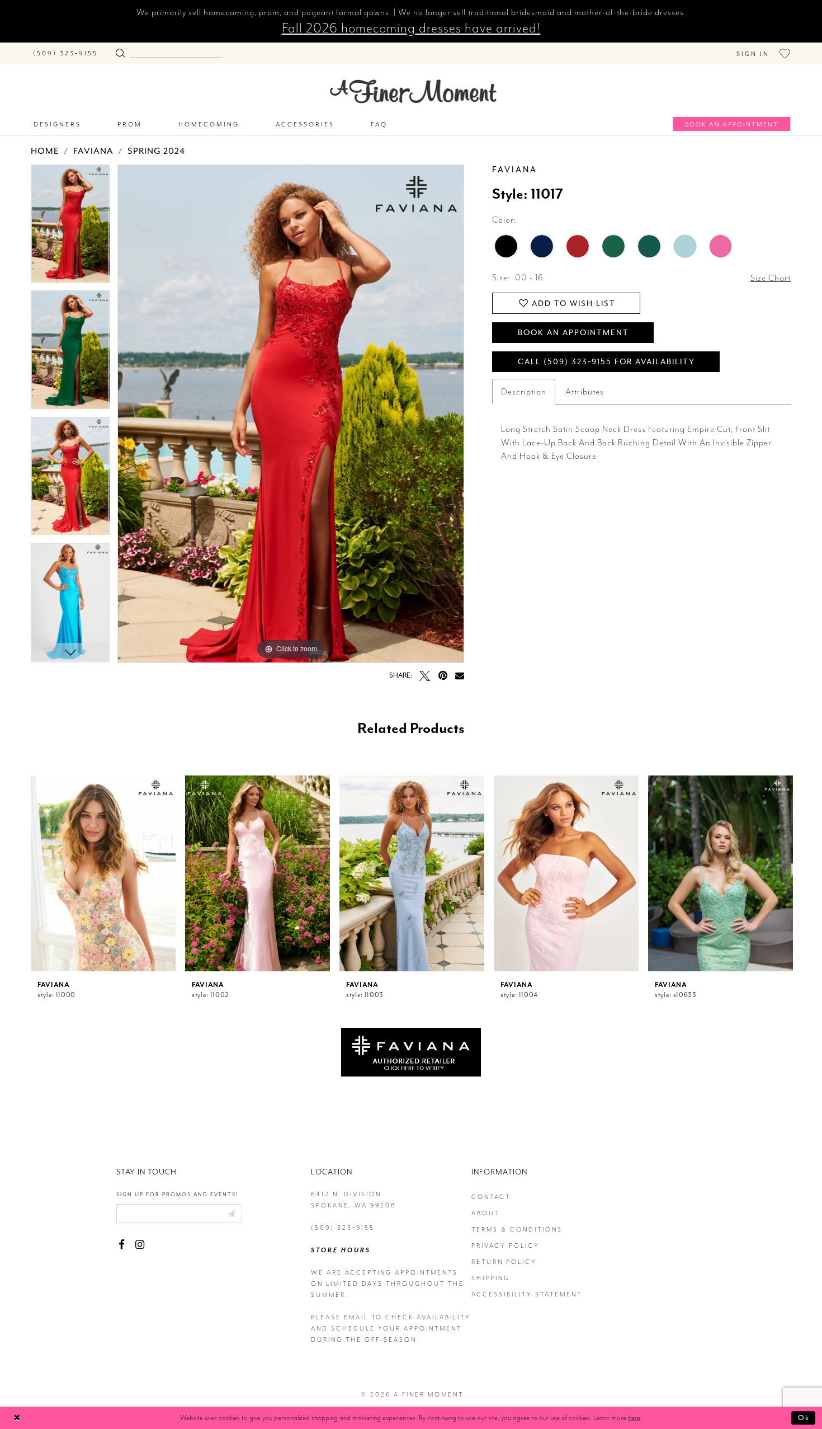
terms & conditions (517, 1229)
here (634, 1417)
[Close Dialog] (17, 1417)
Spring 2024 (156, 151)
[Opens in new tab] (411, 1051)
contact (491, 1197)
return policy (504, 1262)
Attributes (584, 391)
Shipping (490, 1278)
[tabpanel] (70, 227)
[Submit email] (231, 1213)
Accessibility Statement (526, 1294)
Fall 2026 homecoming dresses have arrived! (411, 28)
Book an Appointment (573, 332)
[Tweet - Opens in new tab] (424, 675)
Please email (340, 1317)
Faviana (93, 151)
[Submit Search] (120, 51)
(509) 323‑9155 (343, 1228)
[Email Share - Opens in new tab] (459, 675)
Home (45, 151)
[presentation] (103, 873)
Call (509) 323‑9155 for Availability (606, 361)
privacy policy (505, 1246)
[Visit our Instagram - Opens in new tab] (139, 1244)
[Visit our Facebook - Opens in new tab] (121, 1244)
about (485, 1213)
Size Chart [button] (770, 278)
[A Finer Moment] (413, 91)
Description (523, 391)
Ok (804, 1417)
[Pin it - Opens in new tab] (442, 675)
